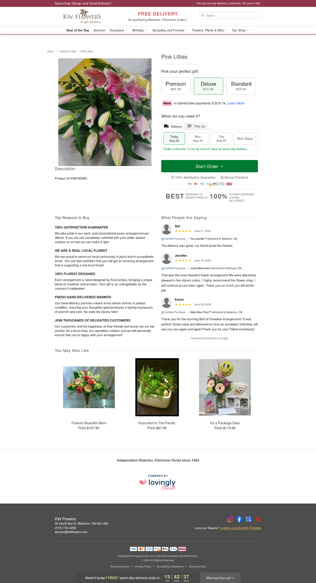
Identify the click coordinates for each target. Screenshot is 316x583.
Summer (99, 30)
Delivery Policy (197, 566)
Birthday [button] (138, 30)
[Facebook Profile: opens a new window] (239, 519)
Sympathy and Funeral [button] (168, 30)
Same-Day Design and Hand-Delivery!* (83, 3)
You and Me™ (198, 239)
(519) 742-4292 (65, 527)
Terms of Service (119, 566)
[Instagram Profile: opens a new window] (230, 519)
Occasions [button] (117, 30)
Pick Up (200, 126)
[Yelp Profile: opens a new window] (258, 519)
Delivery (176, 126)
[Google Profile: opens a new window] (249, 519)
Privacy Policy (143, 566)
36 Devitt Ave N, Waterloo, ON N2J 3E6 (81, 523)
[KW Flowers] (86, 16)
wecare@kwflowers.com (71, 532)
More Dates (245, 138)
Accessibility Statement (169, 566)
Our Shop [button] (239, 30)
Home (50, 51)
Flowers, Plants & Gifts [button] (208, 30)
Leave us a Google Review (240, 527)
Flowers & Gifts (67, 51)
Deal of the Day (77, 30)
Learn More (236, 103)
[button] (305, 564)
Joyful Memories (200, 268)
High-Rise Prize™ (201, 312)
